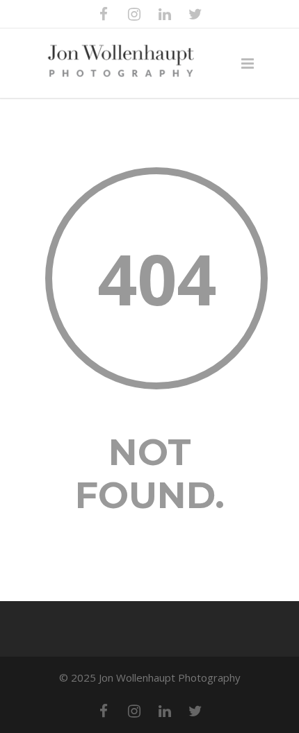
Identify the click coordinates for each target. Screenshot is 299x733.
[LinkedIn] (165, 14)
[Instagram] (134, 14)
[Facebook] (104, 14)
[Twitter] (195, 14)
